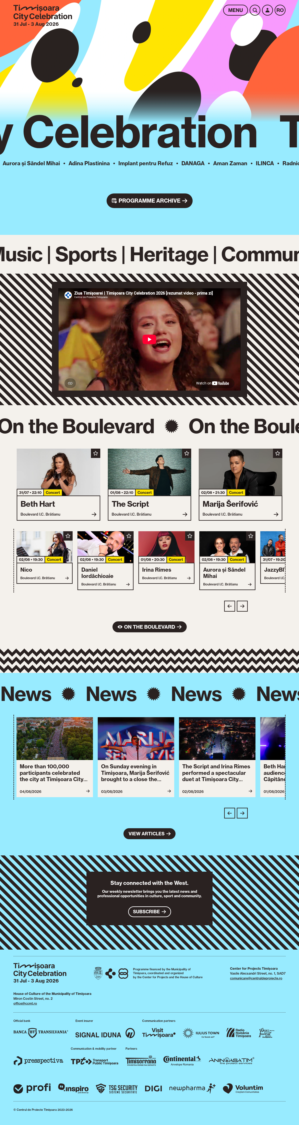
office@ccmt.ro (25, 1003)
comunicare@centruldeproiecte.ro (256, 978)
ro (280, 10)
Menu (235, 10)
